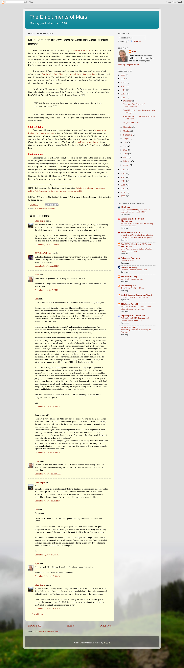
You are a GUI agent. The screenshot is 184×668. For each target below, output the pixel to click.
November (127, 127)
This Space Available (130, 304)
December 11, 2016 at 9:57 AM (47, 608)
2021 (123, 79)
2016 (123, 98)
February (127, 161)
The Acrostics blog (129, 276)
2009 (123, 192)
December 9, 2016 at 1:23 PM (47, 244)
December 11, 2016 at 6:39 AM (47, 576)
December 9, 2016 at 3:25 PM (47, 290)
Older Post (105, 625)
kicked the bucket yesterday (82, 74)
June (125, 146)
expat (37, 275)
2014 (123, 173)
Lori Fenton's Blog (129, 267)
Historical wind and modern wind (134, 270)
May (125, 150)
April (125, 154)
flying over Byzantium (130, 258)
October (126, 131)
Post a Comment (38, 614)
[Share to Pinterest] (57, 204)
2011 (123, 185)
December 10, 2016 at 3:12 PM (47, 501)
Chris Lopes (40, 221)
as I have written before (88, 142)
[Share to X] (51, 204)
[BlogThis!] (48, 204)
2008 (123, 196)
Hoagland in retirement (132, 122)
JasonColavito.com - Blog (132, 233)
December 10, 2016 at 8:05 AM (47, 406)
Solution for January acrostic (132, 279)
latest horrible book (81, 50)
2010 (123, 189)
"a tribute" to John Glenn (53, 74)
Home (70, 625)
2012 (123, 181)
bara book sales (41, 209)
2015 (123, 170)
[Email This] (46, 204)
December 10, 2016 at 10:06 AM (48, 474)
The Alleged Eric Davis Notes (132, 288)
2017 (123, 94)
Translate (137, 41)
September (128, 135)
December (127, 101)
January (126, 165)
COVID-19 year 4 (127, 261)
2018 (123, 90)
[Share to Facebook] (54, 204)
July (125, 142)
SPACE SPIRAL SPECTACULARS (134, 297)
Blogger (106, 643)
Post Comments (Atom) (49, 631)
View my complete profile (128, 64)
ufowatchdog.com (128, 286)
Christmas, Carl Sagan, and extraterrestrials (134, 105)
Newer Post (34, 625)
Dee (36, 299)
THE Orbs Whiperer (44, 253)
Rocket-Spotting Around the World (136, 295)
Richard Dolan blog (129, 327)
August (126, 139)
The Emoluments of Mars (58, 17)
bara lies (51, 209)
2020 (123, 82)
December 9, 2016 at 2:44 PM (47, 266)
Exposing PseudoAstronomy (133, 316)
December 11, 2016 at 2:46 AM (47, 555)
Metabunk (125, 207)
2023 (123, 75)
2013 (123, 177)
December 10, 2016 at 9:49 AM (47, 452)
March (126, 157)
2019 (123, 86)
